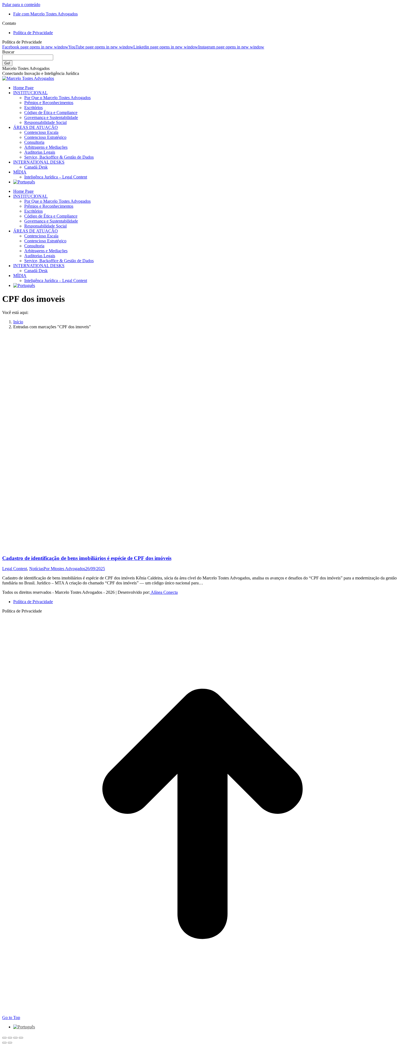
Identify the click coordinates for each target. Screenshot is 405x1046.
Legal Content (14, 568)
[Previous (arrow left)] (4, 1043)
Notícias (36, 568)
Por (64, 568)
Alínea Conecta (164, 592)
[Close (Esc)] (4, 1038)
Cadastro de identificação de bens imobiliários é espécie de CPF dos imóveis (86, 558)
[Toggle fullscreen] (15, 1038)
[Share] (10, 1038)
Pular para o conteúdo (21, 4)
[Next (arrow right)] (10, 1043)
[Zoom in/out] (21, 1038)
